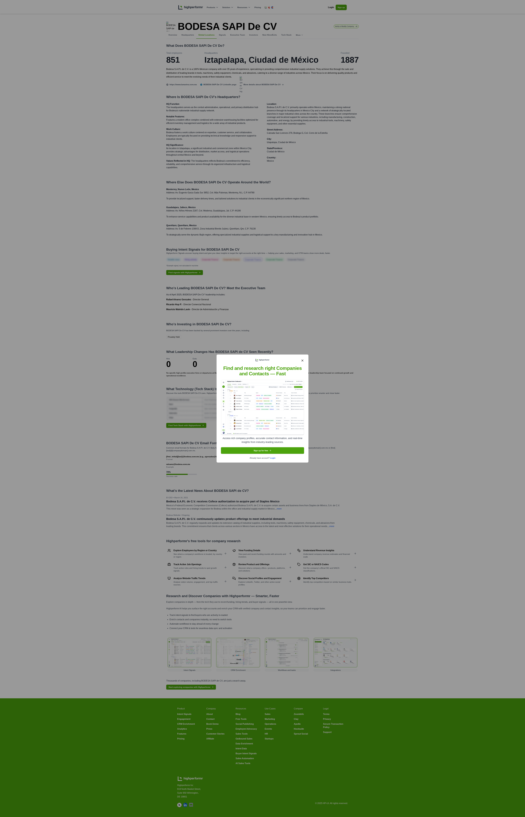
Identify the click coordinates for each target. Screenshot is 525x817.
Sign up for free (261, 450)
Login (272, 458)
